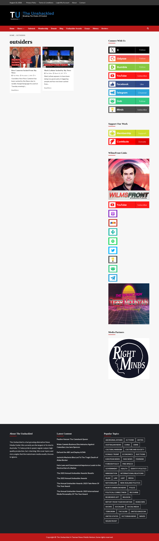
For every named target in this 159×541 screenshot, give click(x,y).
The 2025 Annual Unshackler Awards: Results (75, 473)
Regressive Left (112, 497)
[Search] (147, 28)
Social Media (15, 65)
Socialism (119, 507)
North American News (115, 488)
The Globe (122, 511)
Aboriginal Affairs (113, 440)
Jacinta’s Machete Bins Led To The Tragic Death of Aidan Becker (77, 458)
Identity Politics (138, 469)
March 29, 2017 (59, 73)
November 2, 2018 (27, 75)
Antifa (140, 440)
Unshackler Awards (74, 29)
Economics (127, 454)
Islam (107, 478)
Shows (19, 29)
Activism (130, 440)
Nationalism (111, 483)
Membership (43, 29)
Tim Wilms (16, 75)
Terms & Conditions (46, 3)
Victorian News (129, 516)
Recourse (134, 492)
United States (111, 516)
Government (111, 469)
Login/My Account (62, 3)
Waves (142, 516)
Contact (82, 3)
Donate (54, 29)
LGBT (123, 478)
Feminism (140, 459)
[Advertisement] (58, 111)
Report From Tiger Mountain (118, 502)
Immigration (111, 473)
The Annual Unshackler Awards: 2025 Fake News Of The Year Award (78, 484)
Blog (61, 29)
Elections (140, 454)
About (74, 3)
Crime (135, 445)
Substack (31, 29)
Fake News (127, 459)
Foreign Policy (112, 464)
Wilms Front (111, 521)
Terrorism (110, 511)
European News (112, 459)
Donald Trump (112, 454)
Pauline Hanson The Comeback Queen (72, 439)
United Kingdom (138, 511)
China (127, 445)
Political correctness (115, 492)
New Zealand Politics (130, 483)
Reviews (104, 29)
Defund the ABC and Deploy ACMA (71, 452)
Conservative (27, 59)
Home (12, 29)
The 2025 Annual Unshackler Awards (72, 478)
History (96, 29)
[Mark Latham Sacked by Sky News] (58, 57)
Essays (87, 29)
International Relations (131, 473)
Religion (126, 497)
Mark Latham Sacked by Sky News (57, 70)
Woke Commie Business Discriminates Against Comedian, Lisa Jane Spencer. (75, 445)
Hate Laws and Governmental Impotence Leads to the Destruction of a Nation (79, 466)
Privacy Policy (31, 3)
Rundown (29, 62)
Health (124, 469)
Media (22, 62)
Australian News (16, 59)
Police (132, 488)
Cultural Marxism (113, 449)
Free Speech (15, 62)
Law (115, 478)
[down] (23, 29)
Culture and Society (134, 449)
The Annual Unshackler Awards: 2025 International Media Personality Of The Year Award (78, 492)
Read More (15, 90)
